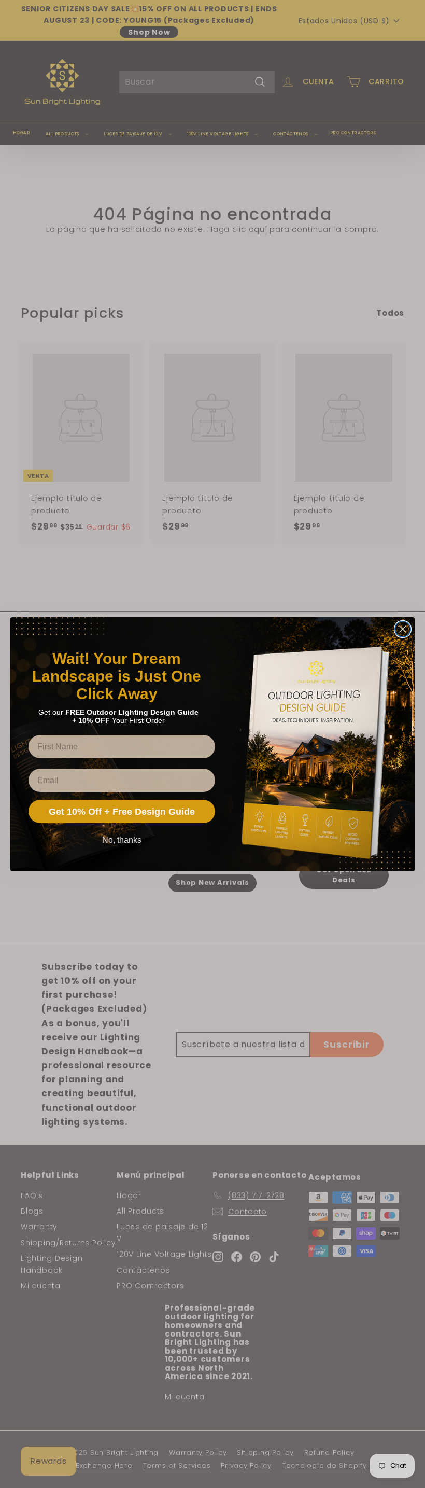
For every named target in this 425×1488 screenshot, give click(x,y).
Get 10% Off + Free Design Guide (122, 811)
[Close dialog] (402, 629)
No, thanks (121, 840)
